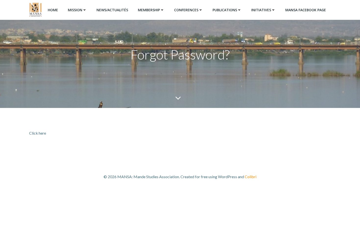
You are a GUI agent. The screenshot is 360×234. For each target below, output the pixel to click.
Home (53, 10)
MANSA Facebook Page (305, 10)
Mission (75, 10)
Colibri (250, 176)
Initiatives (261, 10)
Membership (149, 10)
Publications (225, 10)
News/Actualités (112, 10)
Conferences (186, 10)
